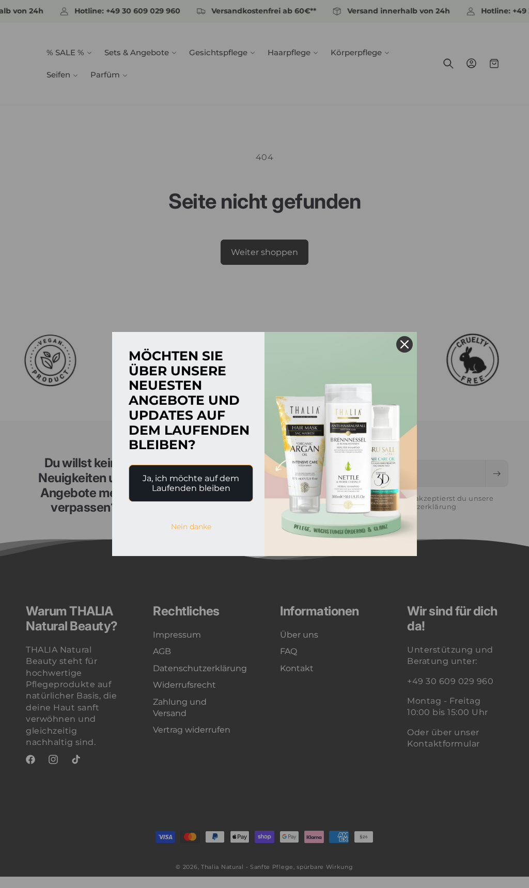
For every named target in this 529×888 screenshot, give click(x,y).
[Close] (404, 344)
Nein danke (191, 526)
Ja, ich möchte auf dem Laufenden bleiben (191, 483)
